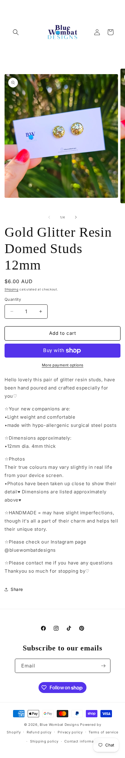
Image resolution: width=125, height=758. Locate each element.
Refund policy (39, 732)
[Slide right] (76, 217)
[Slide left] (49, 217)
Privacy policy (70, 732)
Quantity (13, 299)
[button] (15, 32)
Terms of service (103, 732)
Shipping (12, 289)
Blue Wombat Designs (59, 724)
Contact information (82, 741)
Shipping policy (44, 741)
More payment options (62, 365)
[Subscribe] (103, 666)
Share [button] (17, 589)
